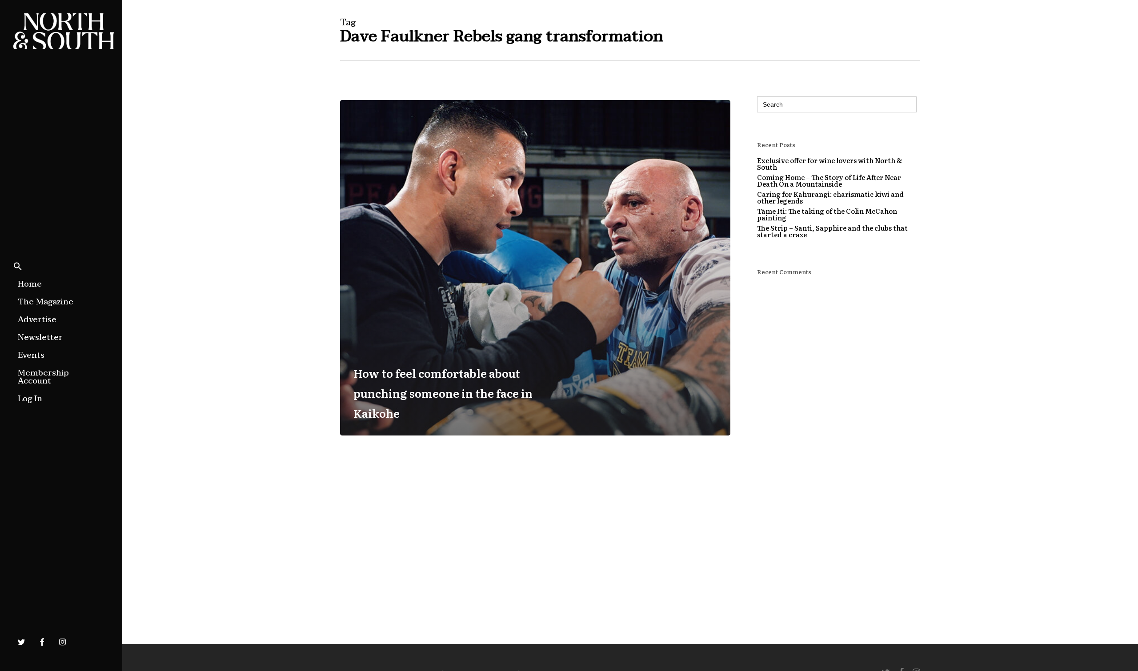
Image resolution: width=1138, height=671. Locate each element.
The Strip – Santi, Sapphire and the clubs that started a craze (832, 231)
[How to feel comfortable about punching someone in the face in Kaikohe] (535, 267)
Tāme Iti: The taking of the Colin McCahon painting (827, 214)
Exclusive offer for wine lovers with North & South (829, 163)
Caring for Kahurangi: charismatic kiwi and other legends (830, 197)
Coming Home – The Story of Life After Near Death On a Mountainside (829, 180)
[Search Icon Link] (17, 267)
